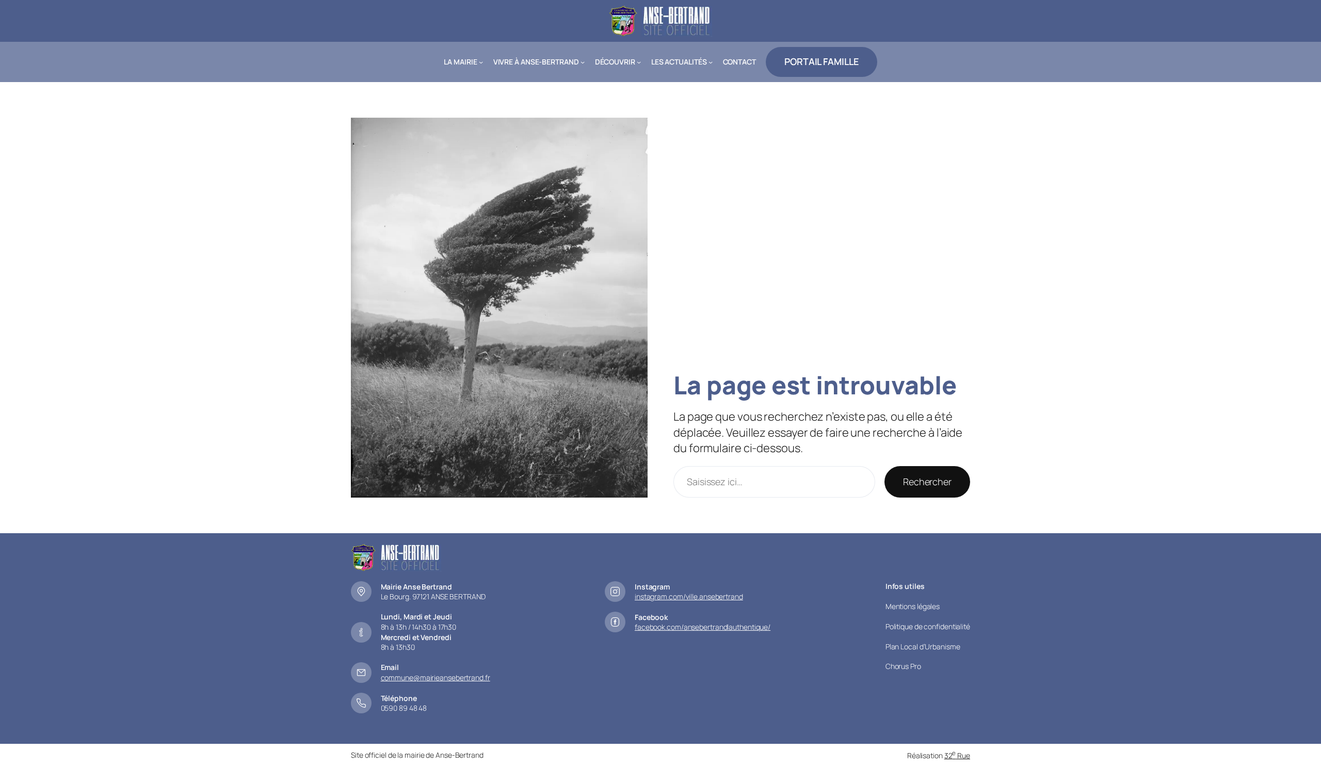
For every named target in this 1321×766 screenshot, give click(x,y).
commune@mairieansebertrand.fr (435, 677)
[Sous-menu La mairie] (481, 62)
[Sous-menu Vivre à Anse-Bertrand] (583, 62)
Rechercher (927, 481)
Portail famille (821, 61)
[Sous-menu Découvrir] (639, 62)
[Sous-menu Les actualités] (710, 62)
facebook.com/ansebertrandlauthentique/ (702, 627)
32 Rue (957, 755)
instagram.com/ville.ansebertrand (689, 596)
